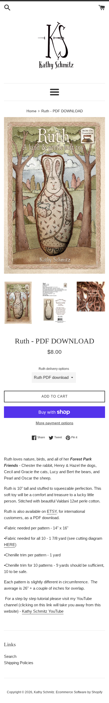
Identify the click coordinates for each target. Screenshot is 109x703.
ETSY (52, 511)
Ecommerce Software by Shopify (79, 692)
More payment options (54, 423)
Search (10, 656)
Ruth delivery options (54, 369)
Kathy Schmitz (44, 692)
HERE (9, 544)
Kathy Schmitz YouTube (42, 611)
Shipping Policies (18, 662)
